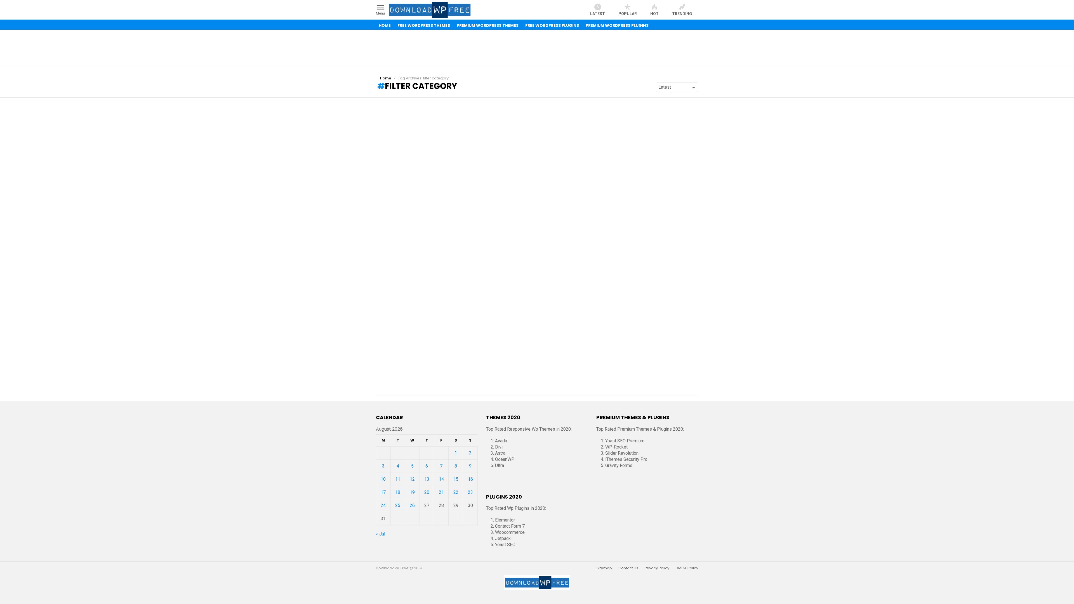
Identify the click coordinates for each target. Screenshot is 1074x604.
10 (383, 479)
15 (455, 479)
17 (383, 492)
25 (397, 505)
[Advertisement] (537, 48)
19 (412, 492)
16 (470, 479)
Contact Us (628, 568)
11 (397, 479)
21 (441, 492)
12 (412, 479)
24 (383, 505)
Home (385, 25)
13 (426, 479)
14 (441, 479)
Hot (654, 13)
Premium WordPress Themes (488, 25)
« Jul (380, 534)
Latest (597, 13)
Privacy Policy (657, 568)
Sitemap (604, 568)
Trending (682, 13)
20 (426, 492)
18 (397, 492)
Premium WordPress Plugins (617, 25)
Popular (627, 13)
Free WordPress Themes (423, 25)
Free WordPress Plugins (552, 25)
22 (455, 492)
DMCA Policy (687, 568)
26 (412, 505)
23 (470, 492)
